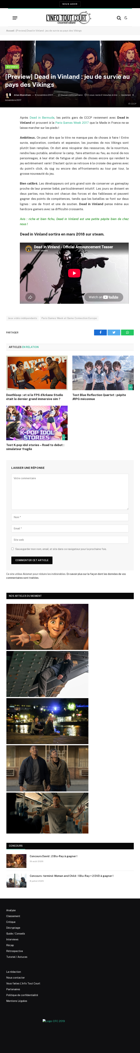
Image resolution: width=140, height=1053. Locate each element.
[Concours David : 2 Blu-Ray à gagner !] (16, 861)
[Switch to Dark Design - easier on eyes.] (125, 17)
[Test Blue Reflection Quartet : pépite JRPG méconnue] (103, 373)
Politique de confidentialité (22, 995)
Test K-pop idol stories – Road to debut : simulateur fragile (35, 447)
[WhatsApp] (9, 145)
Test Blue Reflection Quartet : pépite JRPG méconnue (99, 397)
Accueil (10, 30)
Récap (10, 945)
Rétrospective (14, 951)
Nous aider (70, 4)
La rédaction (13, 971)
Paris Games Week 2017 (72, 122)
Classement (13, 916)
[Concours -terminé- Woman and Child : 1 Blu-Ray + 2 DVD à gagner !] (16, 881)
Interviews (12, 939)
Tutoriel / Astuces (16, 956)
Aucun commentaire (72, 95)
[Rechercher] (119, 18)
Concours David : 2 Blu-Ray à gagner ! (53, 856)
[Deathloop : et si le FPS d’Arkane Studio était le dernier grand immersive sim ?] (37, 373)
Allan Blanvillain (22, 95)
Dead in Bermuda (42, 117)
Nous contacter (15, 977)
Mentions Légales (16, 1000)
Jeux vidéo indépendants (22, 318)
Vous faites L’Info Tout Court (23, 983)
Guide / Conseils (15, 933)
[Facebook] (9, 127)
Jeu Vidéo (12, 67)
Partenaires (13, 989)
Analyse (11, 910)
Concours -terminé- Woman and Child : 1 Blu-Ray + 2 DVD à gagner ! (71, 875)
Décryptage (13, 927)
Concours (16, 845)
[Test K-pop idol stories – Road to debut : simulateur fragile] (37, 423)
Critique (10, 922)
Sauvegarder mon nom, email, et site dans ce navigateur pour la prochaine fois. (61, 549)
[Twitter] (9, 136)
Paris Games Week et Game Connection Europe (69, 318)
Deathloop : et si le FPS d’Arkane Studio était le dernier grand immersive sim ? (34, 397)
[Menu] (15, 18)
